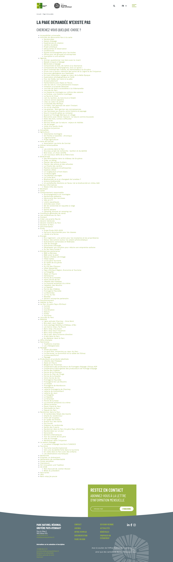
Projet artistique (50, 47)
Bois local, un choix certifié (55, 153)
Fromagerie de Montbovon (55, 386)
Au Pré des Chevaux (52, 266)
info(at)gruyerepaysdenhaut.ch (45, 537)
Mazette (47, 297)
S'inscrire (126, 508)
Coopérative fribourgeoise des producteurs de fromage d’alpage (70, 369)
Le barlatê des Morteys (53, 104)
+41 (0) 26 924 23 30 (42, 535)
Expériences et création (54, 43)
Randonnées (49, 39)
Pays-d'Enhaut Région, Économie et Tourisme (62, 270)
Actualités (44, 130)
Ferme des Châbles (52, 289)
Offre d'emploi (46, 340)
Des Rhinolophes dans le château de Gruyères (63, 158)
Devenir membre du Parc (50, 223)
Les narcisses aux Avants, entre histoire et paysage (65, 111)
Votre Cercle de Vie (52, 280)
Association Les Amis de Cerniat (57, 143)
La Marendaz (49, 293)
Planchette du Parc (52, 408)
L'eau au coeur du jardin (54, 102)
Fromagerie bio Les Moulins (55, 382)
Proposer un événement (105, 536)
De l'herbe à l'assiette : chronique (58, 136)
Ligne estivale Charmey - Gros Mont (59, 321)
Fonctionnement (47, 300)
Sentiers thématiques (53, 435)
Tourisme (47, 316)
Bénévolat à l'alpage (52, 64)
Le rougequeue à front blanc (56, 172)
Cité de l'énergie (50, 244)
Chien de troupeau (51, 418)
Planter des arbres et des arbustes (58, 164)
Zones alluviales (50, 350)
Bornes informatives (48, 185)
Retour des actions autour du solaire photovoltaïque (66, 240)
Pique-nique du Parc (52, 406)
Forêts (46, 314)
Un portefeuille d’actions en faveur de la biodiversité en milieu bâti (72, 183)
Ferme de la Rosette (52, 278)
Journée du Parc (50, 90)
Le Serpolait (49, 399)
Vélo (42, 474)
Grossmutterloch (51, 81)
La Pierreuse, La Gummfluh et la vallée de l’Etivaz (65, 353)
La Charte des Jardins (53, 166)
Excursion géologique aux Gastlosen (59, 73)
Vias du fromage (50, 439)
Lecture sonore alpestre (54, 100)
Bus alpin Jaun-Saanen (53, 323)
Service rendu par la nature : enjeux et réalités (63, 123)
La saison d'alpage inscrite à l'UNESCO (60, 444)
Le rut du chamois (51, 107)
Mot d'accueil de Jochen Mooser (57, 469)
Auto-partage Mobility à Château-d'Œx (60, 325)
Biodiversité (45, 157)
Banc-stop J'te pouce (53, 329)
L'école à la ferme (51, 234)
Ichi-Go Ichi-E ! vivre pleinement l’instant (61, 85)
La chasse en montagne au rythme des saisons (63, 92)
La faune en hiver (51, 96)
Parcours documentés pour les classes (60, 232)
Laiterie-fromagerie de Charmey (57, 389)
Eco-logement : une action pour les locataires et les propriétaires (71, 238)
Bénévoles (104, 531)
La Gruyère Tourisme (52, 261)
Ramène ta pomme (52, 128)
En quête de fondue (52, 420)
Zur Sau (47, 264)
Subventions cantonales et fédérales (59, 242)
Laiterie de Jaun (50, 393)
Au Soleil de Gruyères (53, 263)
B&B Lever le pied (51, 255)
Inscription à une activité (54, 56)
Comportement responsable (52, 193)
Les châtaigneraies (51, 346)
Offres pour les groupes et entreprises (60, 54)
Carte (42, 191)
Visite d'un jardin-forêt (53, 126)
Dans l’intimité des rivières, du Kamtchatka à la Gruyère (67, 70)
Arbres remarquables (49, 145)
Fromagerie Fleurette (52, 291)
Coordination (49, 310)
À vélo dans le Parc (52, 336)
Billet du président (51, 471)
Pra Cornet (48, 423)
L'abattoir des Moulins (53, 285)
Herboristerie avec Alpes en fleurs (58, 83)
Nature (47, 312)
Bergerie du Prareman (53, 365)
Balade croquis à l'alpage (54, 62)
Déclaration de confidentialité (52, 459)
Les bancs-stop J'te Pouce (55, 327)
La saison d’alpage (48, 442)
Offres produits (50, 404)
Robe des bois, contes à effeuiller (58, 119)
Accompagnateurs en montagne (57, 194)
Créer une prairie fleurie (50, 219)
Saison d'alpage (50, 41)
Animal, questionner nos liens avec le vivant (62, 60)
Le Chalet (48, 384)
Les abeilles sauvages (53, 176)
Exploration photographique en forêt (59, 77)
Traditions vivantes (52, 344)
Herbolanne (49, 276)
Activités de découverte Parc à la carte (56, 37)
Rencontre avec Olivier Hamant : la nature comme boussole (69, 117)
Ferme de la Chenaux (53, 372)
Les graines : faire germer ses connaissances (62, 109)
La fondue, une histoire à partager (58, 94)
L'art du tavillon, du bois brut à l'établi (60, 98)
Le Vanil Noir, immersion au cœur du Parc (61, 352)
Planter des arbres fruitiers (55, 162)
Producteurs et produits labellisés (54, 359)
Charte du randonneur (53, 416)
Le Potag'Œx (49, 272)
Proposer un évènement (50, 457)
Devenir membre (107, 524)
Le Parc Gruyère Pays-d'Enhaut (53, 304)
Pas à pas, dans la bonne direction (58, 334)
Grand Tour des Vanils (53, 422)
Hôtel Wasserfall (50, 268)
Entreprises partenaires (50, 251)
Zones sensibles (47, 461)
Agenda (43, 58)
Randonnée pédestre (52, 196)
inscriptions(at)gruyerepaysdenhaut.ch (48, 551)
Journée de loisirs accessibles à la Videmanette (64, 88)
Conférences (49, 51)
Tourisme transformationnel (55, 448)
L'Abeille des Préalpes (53, 281)
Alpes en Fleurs (50, 274)
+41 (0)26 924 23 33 (42, 549)
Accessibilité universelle (50, 35)
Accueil (39, 14)
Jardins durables (51, 45)
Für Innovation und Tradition (52, 465)
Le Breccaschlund (51, 355)
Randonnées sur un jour (54, 431)
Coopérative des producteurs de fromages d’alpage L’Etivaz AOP (70, 367)
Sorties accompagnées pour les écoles (60, 53)
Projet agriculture (51, 140)
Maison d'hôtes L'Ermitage (55, 257)
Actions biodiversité (52, 181)
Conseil (47, 308)
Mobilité (43, 319)
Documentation (46, 227)
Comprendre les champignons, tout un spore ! (63, 68)
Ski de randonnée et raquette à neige (59, 206)
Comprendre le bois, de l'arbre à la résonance (63, 66)
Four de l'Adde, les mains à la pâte (58, 79)
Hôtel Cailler (49, 259)
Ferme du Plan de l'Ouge (54, 374)
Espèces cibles (50, 170)
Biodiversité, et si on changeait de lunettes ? (62, 179)
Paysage (43, 348)
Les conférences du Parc (50, 215)
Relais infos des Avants (53, 187)
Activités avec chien (52, 204)
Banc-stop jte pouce (48, 476)
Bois (42, 147)
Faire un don (79, 539)
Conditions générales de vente (53, 213)
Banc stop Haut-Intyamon (55, 331)
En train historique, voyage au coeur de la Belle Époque (67, 75)
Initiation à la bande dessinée (56, 87)
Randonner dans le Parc (50, 412)
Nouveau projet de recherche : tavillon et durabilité (65, 151)
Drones (47, 208)
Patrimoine (44, 342)
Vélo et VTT (48, 200)
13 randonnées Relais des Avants (57, 414)
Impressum (45, 463)
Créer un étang (50, 160)
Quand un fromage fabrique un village (59, 115)
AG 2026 (43, 467)
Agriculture (44, 132)
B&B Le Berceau (50, 253)
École (42, 229)
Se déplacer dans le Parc (54, 338)
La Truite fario (49, 177)
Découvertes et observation (55, 49)
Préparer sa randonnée (53, 425)
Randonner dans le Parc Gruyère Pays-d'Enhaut (64, 429)
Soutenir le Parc (47, 225)
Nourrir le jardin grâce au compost (58, 113)
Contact (43, 217)
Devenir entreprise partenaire (56, 299)
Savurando (48, 121)
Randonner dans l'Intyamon (55, 440)
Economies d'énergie (52, 246)
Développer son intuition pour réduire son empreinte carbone (69, 247)
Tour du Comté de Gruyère (55, 437)
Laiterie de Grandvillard (54, 391)
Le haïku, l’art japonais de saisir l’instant (60, 106)
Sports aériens (50, 210)
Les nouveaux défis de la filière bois (59, 155)
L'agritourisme (50, 138)
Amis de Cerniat (47, 141)
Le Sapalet (48, 287)
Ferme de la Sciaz (51, 401)
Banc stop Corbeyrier (52, 333)
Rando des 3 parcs (51, 427)
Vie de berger (49, 124)
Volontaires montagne (53, 134)
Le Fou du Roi (49, 295)
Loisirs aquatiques (51, 202)
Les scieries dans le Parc (54, 149)
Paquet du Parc (50, 410)
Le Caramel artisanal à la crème (57, 283)
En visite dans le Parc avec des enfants (60, 452)
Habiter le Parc (46, 302)
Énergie (43, 236)
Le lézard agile (50, 174)
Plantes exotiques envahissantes (57, 168)
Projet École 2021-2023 (53, 230)
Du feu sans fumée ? (52, 249)
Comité (47, 306)
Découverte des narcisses (54, 198)
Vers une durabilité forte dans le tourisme (61, 450)
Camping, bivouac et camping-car (58, 211)
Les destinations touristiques (56, 454)
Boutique (44, 189)
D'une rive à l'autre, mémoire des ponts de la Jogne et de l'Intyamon (72, 71)
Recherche (44, 456)
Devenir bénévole (47, 221)
